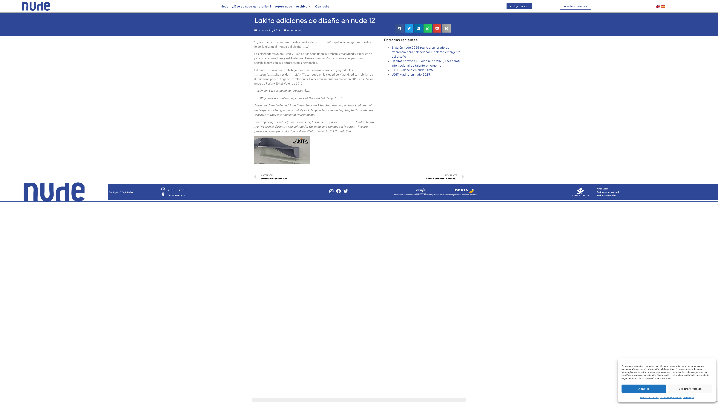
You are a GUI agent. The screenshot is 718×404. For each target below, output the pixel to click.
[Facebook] (338, 191)
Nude (224, 6)
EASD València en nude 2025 (412, 70)
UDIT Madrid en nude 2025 (411, 74)
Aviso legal (688, 397)
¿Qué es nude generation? (251, 6)
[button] (399, 28)
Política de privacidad (671, 397)
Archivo (302, 6)
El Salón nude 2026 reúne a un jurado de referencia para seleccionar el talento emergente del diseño (426, 52)
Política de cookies (649, 397)
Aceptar (643, 389)
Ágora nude (283, 6)
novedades (294, 30)
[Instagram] (331, 191)
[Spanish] (663, 6)
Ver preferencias (690, 389)
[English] (658, 6)
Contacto (322, 6)
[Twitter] (345, 191)
